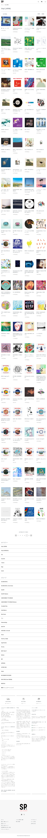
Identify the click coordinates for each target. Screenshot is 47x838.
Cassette (3, 558)
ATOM (19, 821)
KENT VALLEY (4, 651)
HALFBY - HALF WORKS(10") (40, 518)
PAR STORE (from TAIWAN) (6, 679)
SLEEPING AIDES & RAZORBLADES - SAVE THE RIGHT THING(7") (29, 313)
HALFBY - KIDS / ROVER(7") (17, 418)
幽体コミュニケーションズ (7, 687)
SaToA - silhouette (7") (40, 149)
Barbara (2, 655)
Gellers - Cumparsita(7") (17, 478)
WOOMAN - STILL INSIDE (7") (5, 149)
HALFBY (2, 589)
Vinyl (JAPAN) (7, 4)
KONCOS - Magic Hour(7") (5, 376)
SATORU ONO (4, 667)
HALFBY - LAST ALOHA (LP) (29, 169)
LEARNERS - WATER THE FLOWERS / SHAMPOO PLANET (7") (29, 272)
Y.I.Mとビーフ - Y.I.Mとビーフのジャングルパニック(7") (29, 356)
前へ (16, 535)
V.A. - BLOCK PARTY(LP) (16, 292)
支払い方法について (4, 825)
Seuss (2, 634)
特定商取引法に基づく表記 (6, 827)
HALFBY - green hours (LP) (40, 69)
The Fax (2, 646)
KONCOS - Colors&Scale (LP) (29, 250)
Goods (2, 570)
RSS (16, 821)
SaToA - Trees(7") (4, 458)
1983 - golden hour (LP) (40, 210)
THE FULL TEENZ (4, 638)
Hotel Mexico (4, 610)
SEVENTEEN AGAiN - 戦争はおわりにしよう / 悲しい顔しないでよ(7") (29, 191)
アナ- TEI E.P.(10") (39, 333)
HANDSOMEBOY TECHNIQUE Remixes (9, 602)
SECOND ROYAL (4, 581)
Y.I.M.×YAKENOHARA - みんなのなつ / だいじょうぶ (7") (5, 272)
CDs (2, 554)
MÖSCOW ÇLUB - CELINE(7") (29, 418)
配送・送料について (4, 821)
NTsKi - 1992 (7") (27, 129)
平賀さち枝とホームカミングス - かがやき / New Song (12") (5, 49)
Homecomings (4, 622)
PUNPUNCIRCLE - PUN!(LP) (5, 333)
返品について (3, 823)
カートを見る (33, 821)
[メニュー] (45, 1)
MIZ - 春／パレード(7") (5, 28)
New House (3, 614)
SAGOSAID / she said (5, 630)
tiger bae (3, 626)
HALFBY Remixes (4, 593)
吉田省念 (3, 663)
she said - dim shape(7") (40, 438)
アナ (2, 618)
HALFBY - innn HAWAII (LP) (40, 398)
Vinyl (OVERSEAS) (5, 550)
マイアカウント (34, 819)
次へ (31, 535)
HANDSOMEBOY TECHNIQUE (7, 598)
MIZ (2, 659)
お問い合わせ (33, 823)
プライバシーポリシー (5, 829)
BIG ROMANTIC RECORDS (6, 675)
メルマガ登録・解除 (19, 819)
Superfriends (4, 642)
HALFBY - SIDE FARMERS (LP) (29, 69)
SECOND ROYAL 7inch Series (7, 585)
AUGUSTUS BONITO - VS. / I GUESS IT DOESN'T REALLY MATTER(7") (17, 335)
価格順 (39, 13)
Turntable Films (4, 606)
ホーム (2, 4)
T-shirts (2, 562)
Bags (2, 566)
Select (2, 671)
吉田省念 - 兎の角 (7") (5, 129)
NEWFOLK (3, 683)
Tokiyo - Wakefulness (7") (29, 149)
